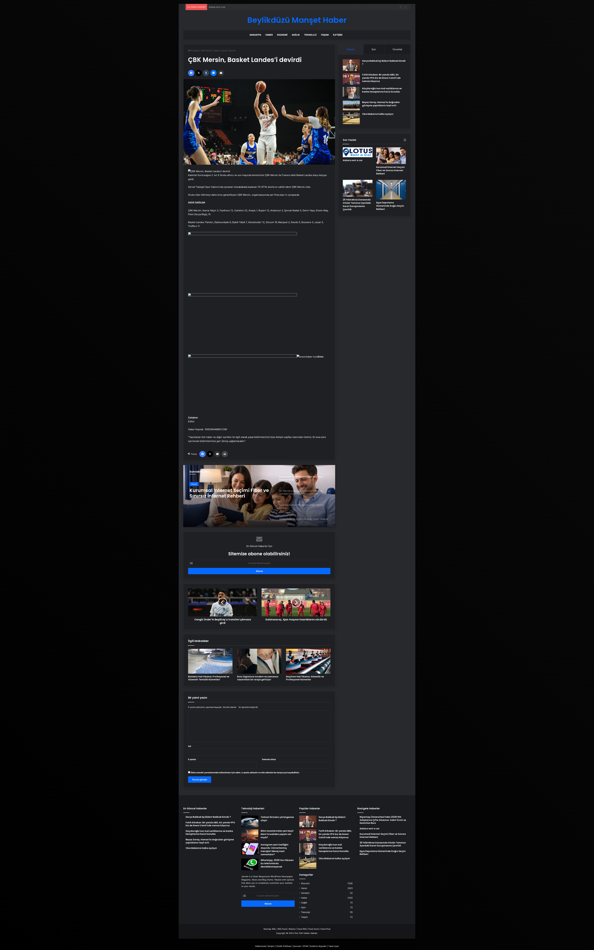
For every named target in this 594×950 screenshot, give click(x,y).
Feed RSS (302, 929)
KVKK (305, 946)
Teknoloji (310, 34)
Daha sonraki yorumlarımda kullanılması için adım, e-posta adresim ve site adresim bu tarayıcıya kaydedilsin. (245, 772)
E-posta (192, 759)
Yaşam (325, 34)
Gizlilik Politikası (283, 946)
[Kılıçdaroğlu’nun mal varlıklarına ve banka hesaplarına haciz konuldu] (351, 93)
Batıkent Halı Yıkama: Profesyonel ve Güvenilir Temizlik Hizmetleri (208, 678)
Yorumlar (397, 49)
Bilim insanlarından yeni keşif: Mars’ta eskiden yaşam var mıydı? (277, 834)
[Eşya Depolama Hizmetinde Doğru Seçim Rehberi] (391, 190)
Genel (194, 484)
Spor (303, 907)
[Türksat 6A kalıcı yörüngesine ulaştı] (249, 821)
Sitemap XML (269, 929)
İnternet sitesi (269, 759)
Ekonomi (282, 34)
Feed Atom (313, 929)
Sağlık (296, 34)
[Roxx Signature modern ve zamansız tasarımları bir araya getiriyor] (259, 661)
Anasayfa (255, 34)
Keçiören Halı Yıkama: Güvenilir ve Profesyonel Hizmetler (305, 678)
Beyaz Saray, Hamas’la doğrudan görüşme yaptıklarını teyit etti (381, 104)
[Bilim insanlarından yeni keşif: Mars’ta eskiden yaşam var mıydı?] (249, 835)
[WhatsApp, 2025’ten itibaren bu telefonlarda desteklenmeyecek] (249, 864)
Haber (269, 34)
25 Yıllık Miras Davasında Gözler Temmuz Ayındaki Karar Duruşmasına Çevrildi (246, 7)
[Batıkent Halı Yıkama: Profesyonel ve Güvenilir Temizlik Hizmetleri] (210, 661)
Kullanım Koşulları (318, 946)
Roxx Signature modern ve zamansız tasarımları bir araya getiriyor (257, 678)
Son (374, 49)
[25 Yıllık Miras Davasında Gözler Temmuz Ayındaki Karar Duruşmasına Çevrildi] (357, 188)
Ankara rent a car (353, 160)
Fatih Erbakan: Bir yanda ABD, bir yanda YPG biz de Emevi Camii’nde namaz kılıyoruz (381, 78)
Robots (292, 929)
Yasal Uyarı (333, 946)
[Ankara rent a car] (357, 152)
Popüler (350, 49)
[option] (259, 496)
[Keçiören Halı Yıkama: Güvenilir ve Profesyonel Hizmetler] (308, 661)
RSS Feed (282, 929)
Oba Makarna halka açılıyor (378, 114)
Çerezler (297, 946)
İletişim (337, 34)
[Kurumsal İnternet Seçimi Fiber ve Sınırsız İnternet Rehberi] (391, 155)
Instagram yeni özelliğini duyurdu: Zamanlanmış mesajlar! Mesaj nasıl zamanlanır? (274, 849)
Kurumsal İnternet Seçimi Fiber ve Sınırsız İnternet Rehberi (390, 170)
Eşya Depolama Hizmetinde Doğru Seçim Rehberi (229, 495)
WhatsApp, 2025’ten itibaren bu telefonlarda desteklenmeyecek (277, 863)
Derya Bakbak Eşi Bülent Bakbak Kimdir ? (332, 819)
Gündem (305, 893)
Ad (190, 746)
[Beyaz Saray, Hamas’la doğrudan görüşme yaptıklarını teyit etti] (351, 105)
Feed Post (326, 929)
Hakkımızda (260, 946)
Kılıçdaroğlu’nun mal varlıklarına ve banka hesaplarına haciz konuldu (382, 90)
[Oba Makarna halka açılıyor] (351, 118)
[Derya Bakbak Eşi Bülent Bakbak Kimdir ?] (351, 65)
